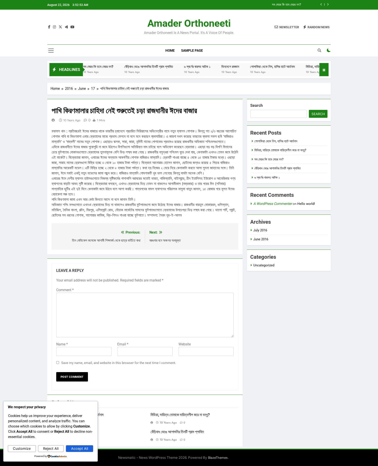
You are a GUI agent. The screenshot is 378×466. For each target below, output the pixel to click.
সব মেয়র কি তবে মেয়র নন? (286, 5)
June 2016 (260, 239)
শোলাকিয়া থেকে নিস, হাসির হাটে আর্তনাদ (263, 67)
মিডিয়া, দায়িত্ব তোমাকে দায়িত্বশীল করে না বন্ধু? (180, 415)
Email (122, 344)
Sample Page (192, 51)
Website (184, 344)
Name (62, 344)
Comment (65, 290)
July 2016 (260, 230)
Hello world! (306, 204)
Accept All (79, 448)
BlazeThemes (218, 457)
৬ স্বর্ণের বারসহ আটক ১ (188, 67)
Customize (22, 448)
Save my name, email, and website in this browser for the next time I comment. (118, 363)
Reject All (51, 448)
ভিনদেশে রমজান (221, 67)
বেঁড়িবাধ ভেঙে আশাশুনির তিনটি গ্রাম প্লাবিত (139, 67)
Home (170, 51)
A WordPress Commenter (272, 204)
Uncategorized (263, 265)
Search (256, 105)
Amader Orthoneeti (189, 23)
